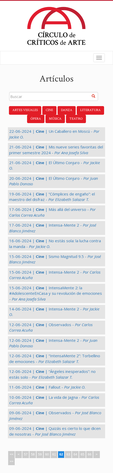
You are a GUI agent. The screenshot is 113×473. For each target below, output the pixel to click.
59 (40, 454)
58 (33, 454)
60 (47, 454)
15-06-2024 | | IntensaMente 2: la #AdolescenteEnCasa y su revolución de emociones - (55, 293)
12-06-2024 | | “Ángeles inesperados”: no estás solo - (52, 374)
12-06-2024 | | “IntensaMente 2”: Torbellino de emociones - (54, 358)
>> (11, 461)
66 (89, 454)
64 (75, 454)
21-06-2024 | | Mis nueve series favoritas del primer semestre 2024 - (56, 149)
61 (54, 454)
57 (26, 454)
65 (82, 454)
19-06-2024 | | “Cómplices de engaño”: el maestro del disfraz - (52, 196)
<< (11, 454)
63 (68, 454)
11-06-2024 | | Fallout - (47, 387)
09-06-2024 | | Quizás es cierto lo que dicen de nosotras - (55, 431)
